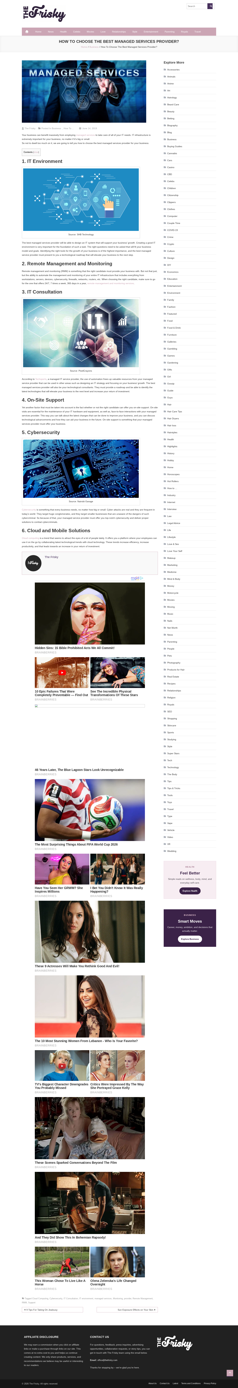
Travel (197, 31)
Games (171, 355)
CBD (169, 174)
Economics (172, 272)
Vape (169, 823)
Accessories (173, 69)
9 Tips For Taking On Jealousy (41, 1309)
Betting (170, 118)
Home (38, 31)
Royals (184, 31)
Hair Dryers (173, 418)
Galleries (171, 341)
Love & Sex (173, 544)
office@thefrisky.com (107, 1360)
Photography (173, 662)
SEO (169, 711)
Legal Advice (173, 523)
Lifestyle (171, 537)
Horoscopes (173, 474)
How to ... (69, 128)
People (170, 648)
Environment (173, 293)
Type (169, 816)
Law (169, 516)
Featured (172, 314)
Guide (170, 390)
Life (169, 530)
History (170, 453)
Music (170, 614)
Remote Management (143, 1298)
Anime (170, 83)
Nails (169, 621)
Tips (169, 781)
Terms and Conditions (191, 1383)
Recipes (171, 683)
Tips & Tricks (173, 788)
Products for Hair (176, 669)
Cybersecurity (29, 509)
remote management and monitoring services (110, 283)
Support (31, 1302)
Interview (171, 509)
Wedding (171, 851)
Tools (170, 795)
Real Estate (173, 676)
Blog (169, 132)
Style (134, 31)
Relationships (119, 31)
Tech (169, 760)
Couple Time (173, 223)
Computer (172, 216)
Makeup (171, 558)
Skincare (171, 725)
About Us (152, 1383)
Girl (169, 376)
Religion (171, 697)
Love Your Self (174, 551)
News (51, 31)
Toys (169, 802)
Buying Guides (174, 146)
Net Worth (172, 627)
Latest (175, 1383)
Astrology (172, 97)
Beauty (170, 111)
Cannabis (172, 153)
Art (168, 90)
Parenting (170, 31)
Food (170, 320)
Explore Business (190, 939)
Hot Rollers (173, 481)
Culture (171, 251)
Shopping (172, 718)
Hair (169, 404)
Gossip (170, 383)
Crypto (170, 244)
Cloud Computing (40, 1298)
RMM (24, 1302)
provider (127, 1298)
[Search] (210, 6)
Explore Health (190, 891)
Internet (171, 502)
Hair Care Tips (174, 411)
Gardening (172, 362)
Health (63, 31)
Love (103, 31)
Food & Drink (174, 327)
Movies (90, 31)
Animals (171, 76)
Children (171, 188)
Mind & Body (173, 579)
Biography (172, 125)
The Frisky (30, 128)
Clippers (171, 202)
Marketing (172, 565)
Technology (173, 767)
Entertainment (151, 31)
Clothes (171, 209)
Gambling (172, 348)
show (36, 152)
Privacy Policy (210, 1383)
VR (168, 844)
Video (170, 837)
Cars (169, 160)
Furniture (172, 334)
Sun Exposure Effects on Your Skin (135, 1309)
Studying (171, 739)
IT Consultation (71, 1298)
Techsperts (40, 379)
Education (172, 279)
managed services (85, 135)
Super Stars (173, 753)
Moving (171, 607)
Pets (169, 655)
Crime (170, 237)
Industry (171, 495)
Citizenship (172, 195)
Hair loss (171, 425)
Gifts (169, 369)
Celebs (76, 31)
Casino (170, 167)
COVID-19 (172, 230)
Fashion (171, 307)
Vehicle (171, 830)
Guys (170, 397)
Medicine (171, 572)
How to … (172, 488)
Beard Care (173, 104)
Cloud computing (30, 538)
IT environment (86, 1298)
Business (56, 128)
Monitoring (118, 1298)
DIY (169, 265)
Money (170, 586)
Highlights (172, 446)
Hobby (170, 460)
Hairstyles (172, 432)
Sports (170, 732)
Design (170, 258)
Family (170, 300)
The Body (172, 774)
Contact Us (165, 1383)
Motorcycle (172, 593)
